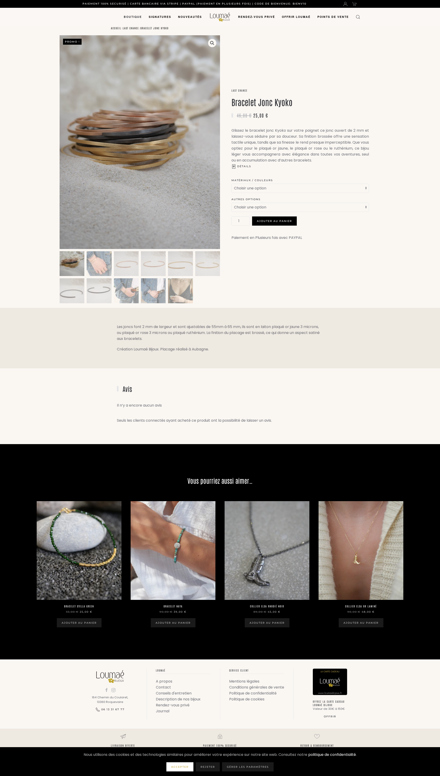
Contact (163, 687)
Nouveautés (190, 17)
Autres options (246, 199)
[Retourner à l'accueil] (220, 17)
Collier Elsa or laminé (361, 606)
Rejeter (208, 766)
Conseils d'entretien (174, 693)
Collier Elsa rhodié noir (267, 606)
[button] (358, 17)
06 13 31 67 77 (113, 709)
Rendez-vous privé (256, 17)
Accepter (180, 766)
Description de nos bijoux (178, 699)
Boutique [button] (133, 17)
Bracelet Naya (173, 606)
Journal (162, 711)
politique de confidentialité (332, 754)
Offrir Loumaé (296, 17)
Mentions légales (244, 681)
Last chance (239, 90)
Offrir (330, 716)
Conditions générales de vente (256, 687)
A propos (164, 681)
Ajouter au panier (274, 221)
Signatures (160, 17)
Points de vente (333, 17)
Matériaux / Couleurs (252, 180)
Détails (244, 166)
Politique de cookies (246, 699)
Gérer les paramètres (248, 766)
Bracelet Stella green (79, 606)
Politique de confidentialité (253, 693)
